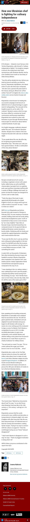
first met (7, 210)
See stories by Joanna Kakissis (18, 474)
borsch (4, 358)
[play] (2, 520)
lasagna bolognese (11, 360)
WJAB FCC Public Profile (9, 502)
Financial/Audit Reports (8, 505)
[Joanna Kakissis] (5, 466)
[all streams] (28, 520)
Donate (25, 2)
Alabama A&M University (9, 495)
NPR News (9, 453)
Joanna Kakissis (10, 20)
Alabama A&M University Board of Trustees (13, 498)
